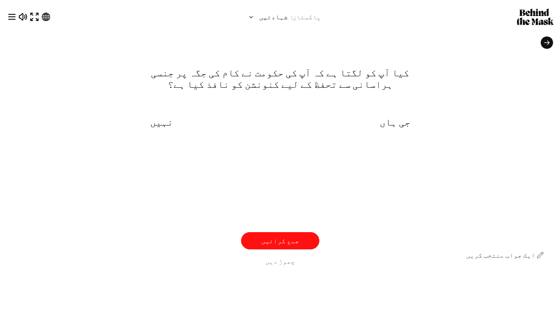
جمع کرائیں (280, 240)
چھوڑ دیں (280, 261)
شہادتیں (273, 16)
